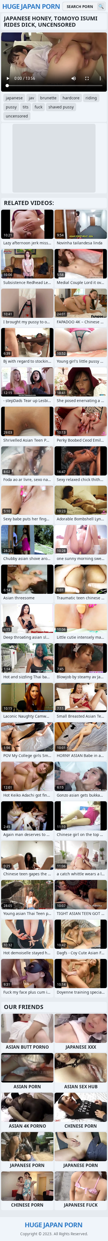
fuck (38, 107)
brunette (48, 97)
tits (26, 107)
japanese (14, 97)
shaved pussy (61, 107)
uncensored (17, 116)
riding (91, 97)
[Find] (101, 6)
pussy (11, 107)
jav (31, 97)
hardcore (71, 97)
